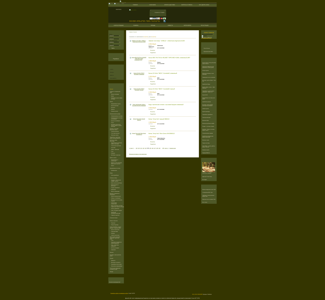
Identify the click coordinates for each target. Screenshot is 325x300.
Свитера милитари (206, 117)
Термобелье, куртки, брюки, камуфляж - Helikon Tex (208, 91)
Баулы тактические (115, 229)
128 (157, 148)
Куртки (111, 101)
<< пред (131, 148)
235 (163, 148)
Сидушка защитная (115, 215)
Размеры (135, 25)
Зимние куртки (205, 108)
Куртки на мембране (115, 120)
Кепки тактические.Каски (116, 182)
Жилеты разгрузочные (116, 196)
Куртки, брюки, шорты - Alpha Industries (208, 88)
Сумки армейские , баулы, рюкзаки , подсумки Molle (115, 227)
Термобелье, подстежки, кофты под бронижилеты (115, 138)
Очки (112, 240)
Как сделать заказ (204, 4)
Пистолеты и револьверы (116, 266)
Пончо (112, 122)
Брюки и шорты (113, 157)
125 (150, 148)
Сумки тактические (115, 235)
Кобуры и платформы (115, 198)
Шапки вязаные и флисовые (115, 185)
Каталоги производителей (114, 282)
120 (139, 148)
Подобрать (116, 58)
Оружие (111, 258)
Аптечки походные (115, 247)
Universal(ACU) (113, 78)
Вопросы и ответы (186, 4)
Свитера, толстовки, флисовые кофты (114, 129)
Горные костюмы (206, 143)
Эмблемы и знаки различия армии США (208, 196)
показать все (173, 148)
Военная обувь (205, 120)
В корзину (152, 50)
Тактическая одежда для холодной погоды (115, 269)
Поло (112, 151)
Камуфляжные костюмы (115, 168)
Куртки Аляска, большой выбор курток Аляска (209, 63)
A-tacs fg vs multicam (206, 173)
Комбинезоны (114, 170)
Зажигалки (113, 249)
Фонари (111, 271)
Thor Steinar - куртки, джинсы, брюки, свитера (208, 146)
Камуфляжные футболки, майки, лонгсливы (116, 143)
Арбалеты (113, 260)
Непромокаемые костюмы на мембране (116, 118)
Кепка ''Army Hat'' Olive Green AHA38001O (162, 133)
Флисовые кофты (115, 135)
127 (155, 148)
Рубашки (113, 153)
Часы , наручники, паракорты (115, 246)
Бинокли (111, 252)
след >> (166, 148)
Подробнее (153, 52)
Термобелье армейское (207, 114)
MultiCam (112, 75)
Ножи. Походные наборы (116, 210)
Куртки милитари (114, 105)
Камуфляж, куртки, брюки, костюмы (116, 98)
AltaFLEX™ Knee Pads (207, 176)
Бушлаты (113, 107)
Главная (135, 4)
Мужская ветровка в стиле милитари (208, 74)
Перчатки (113, 222)
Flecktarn (112, 72)
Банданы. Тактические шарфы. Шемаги (116, 181)
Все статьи (204, 202)
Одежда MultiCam (206, 152)
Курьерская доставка (208, 51)
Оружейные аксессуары (116, 264)
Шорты (112, 165)
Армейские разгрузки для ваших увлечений (207, 137)
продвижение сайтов (123, 293)
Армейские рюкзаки (206, 101)
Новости (170, 25)
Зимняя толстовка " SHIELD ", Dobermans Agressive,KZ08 (167, 41)
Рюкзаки (113, 233)
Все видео (204, 179)
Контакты (118, 9)
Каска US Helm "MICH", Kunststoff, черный (162, 89)
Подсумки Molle (114, 231)
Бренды (153, 25)
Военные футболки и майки (208, 123)
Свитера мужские (115, 131)
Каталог (111, 89)
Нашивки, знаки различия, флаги (115, 255)
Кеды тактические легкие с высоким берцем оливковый (166, 104)
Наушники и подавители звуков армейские (116, 243)
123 (146, 148)
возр (144, 36)
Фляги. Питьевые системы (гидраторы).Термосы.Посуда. (117, 206)
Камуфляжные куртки (115, 103)
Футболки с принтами (115, 155)
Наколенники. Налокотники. (114, 203)
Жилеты (113, 109)
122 (143, 148)
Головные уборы (113, 177)
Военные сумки (205, 140)
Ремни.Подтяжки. (115, 224)
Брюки (112, 96)
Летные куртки (205, 70)
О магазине (152, 4)
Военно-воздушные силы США (209, 189)
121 (141, 148)
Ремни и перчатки (114, 220)
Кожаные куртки (114, 111)
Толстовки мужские (115, 133)
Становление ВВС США (207, 192)
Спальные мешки (113, 217)
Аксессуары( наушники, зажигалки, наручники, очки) (115, 237)
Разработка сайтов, (114, 293)
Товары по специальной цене (115, 92)
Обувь (111, 173)
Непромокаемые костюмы (116, 116)
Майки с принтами (115, 149)
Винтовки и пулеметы (115, 262)
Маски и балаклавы (115, 191)
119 (136, 148)
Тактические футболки (116, 145)
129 (159, 148)
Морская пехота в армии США (208, 199)
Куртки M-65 (205, 94)
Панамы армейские (115, 187)
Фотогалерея (187, 25)
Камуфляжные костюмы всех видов (208, 98)
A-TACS (111, 69)
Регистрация (204, 25)
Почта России (207, 48)
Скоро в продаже (119, 25)
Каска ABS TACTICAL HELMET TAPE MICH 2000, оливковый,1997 (169, 57)
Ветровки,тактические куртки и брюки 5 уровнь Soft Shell (116, 125)
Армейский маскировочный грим (115, 213)
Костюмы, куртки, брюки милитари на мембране (207, 105)
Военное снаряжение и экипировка (115, 194)
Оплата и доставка (169, 4)
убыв (147, 36)
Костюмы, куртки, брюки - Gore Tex (209, 81)
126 (152, 148)
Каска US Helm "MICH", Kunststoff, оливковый (163, 73)
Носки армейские (115, 175)
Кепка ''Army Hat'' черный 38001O (159, 119)
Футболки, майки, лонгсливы (113, 141)
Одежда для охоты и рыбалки (208, 77)
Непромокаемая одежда (115, 113)
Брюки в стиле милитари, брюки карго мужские (116, 163)
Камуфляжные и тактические (114, 160)
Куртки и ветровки (115, 94)
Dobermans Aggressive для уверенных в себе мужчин (208, 67)
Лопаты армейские (115, 208)
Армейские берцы (206, 84)
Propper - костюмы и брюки (208, 126)
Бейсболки (113, 189)
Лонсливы (113, 147)
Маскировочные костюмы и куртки (116, 200)
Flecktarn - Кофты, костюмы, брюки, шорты (208, 130)
